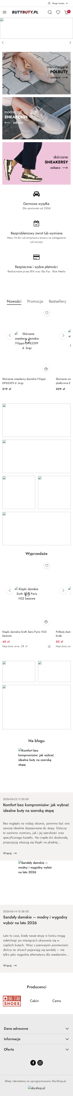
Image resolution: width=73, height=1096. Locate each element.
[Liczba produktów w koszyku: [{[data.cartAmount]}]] (66, 12)
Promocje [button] (35, 301)
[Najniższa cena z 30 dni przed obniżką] (49, 646)
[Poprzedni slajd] (2, 43)
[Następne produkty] (63, 335)
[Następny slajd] (70, 43)
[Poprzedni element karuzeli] (5, 1001)
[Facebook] (33, 1063)
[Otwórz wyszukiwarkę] (50, 12)
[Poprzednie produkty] (9, 335)
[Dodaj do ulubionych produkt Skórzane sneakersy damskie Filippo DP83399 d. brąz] (47, 313)
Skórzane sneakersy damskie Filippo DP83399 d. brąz (24, 381)
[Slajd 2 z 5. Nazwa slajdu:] (36, 28)
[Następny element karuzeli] (68, 1001)
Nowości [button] (14, 301)
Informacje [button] (12, 1039)
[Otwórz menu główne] (4, 12)
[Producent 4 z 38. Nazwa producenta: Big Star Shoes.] (12, 1001)
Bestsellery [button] (57, 301)
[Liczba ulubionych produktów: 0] (58, 12)
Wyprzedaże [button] (36, 553)
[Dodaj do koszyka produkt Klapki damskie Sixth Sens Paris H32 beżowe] (46, 621)
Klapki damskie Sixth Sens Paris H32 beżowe (24, 634)
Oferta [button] (9, 1049)
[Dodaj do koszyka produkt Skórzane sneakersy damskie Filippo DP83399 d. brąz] (46, 368)
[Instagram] (40, 1063)
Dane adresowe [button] (16, 1028)
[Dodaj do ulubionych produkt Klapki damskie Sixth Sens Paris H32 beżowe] (47, 565)
